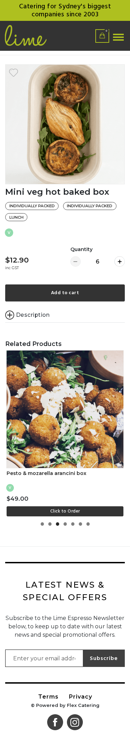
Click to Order (65, 511)
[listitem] (65, 433)
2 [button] (49, 526)
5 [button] (72, 526)
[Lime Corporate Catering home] (37, 36)
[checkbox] (13, 72)
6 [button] (80, 526)
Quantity (81, 249)
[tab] (65, 315)
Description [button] (33, 315)
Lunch (16, 217)
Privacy (80, 696)
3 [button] (57, 526)
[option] (65, 124)
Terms (48, 696)
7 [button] (88, 526)
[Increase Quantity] (119, 261)
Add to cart (65, 292)
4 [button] (65, 526)
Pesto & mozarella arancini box (46, 473)
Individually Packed (32, 205)
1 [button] (42, 526)
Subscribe (104, 658)
